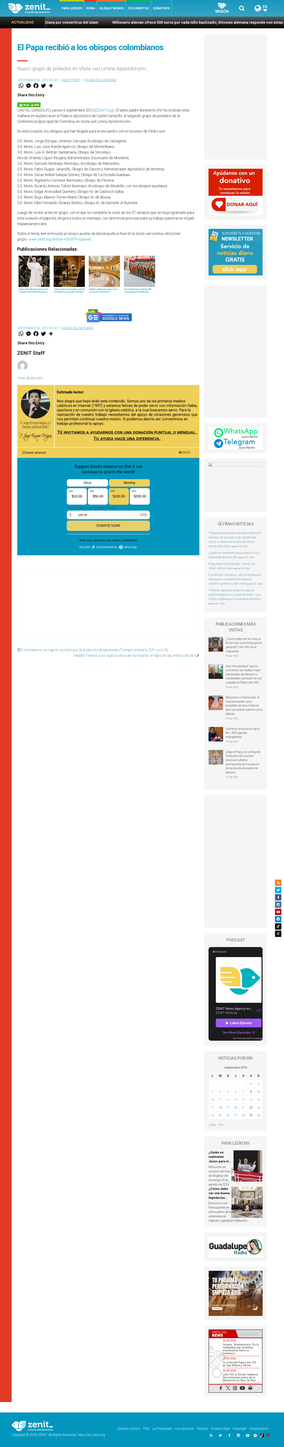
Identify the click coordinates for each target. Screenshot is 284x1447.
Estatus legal (220, 1429)
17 (212, 1107)
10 (212, 1099)
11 (220, 1099)
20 (235, 1107)
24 (212, 1115)
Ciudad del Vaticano (101, 80)
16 (258, 1099)
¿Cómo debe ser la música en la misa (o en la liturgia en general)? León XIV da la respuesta (244, 645)
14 (243, 1099)
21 (243, 1107)
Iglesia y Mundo (111, 8)
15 (251, 1099)
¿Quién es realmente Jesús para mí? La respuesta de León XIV (220, 1161)
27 (235, 1115)
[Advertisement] (108, 609)
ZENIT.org (104, 110)
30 (258, 1115)
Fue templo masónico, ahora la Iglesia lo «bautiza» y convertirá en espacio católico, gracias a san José (235, 579)
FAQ (146, 1429)
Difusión (202, 1429)
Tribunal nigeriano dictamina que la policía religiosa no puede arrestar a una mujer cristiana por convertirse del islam (235, 595)
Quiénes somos (128, 1429)
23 (258, 1107)
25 (220, 1115)
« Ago (212, 1124)
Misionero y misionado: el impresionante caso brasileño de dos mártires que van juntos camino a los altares (244, 705)
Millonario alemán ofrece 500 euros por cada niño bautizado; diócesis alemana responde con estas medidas (147, 22)
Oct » (221, 1124)
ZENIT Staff (71, 80)
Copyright (240, 1429)
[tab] (222, 1334)
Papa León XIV (72, 8)
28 (243, 1115)
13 (235, 1099)
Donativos (161, 8)
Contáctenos (258, 1429)
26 (228, 1115)
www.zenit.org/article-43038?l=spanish (59, 239)
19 (228, 1107)
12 (228, 1099)
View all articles (30, 378)
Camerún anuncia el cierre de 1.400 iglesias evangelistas (242, 733)
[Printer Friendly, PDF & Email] (29, 104)
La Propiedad (162, 1429)
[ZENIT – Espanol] (34, 8)
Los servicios (184, 1429)
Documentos (138, 8)
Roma (90, 8)
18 (220, 1107)
